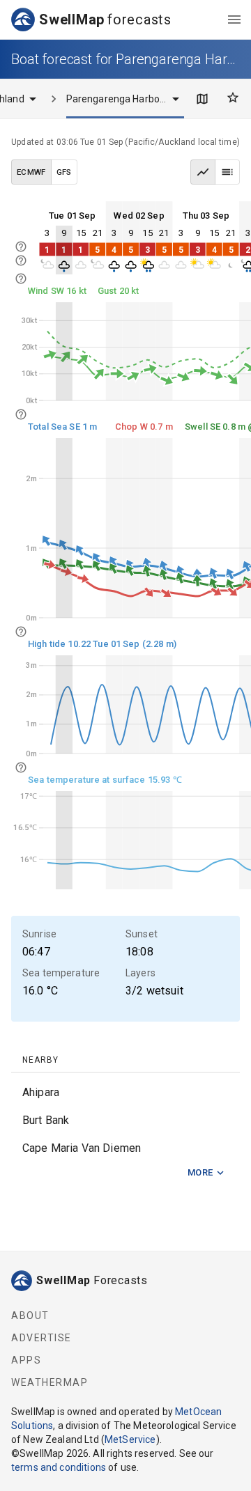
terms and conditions (58, 1467)
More (200, 1172)
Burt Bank (45, 1120)
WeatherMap (49, 1382)
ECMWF (31, 172)
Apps (26, 1360)
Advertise (41, 1337)
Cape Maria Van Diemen (81, 1148)
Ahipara (40, 1092)
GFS (64, 172)
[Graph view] (202, 172)
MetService (130, 1439)
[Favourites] (233, 97)
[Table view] (227, 172)
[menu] (234, 19)
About (30, 1315)
